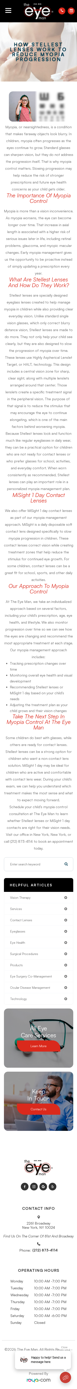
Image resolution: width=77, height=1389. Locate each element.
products (16, 965)
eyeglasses (17, 931)
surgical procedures (24, 954)
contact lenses (21, 920)
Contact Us (38, 1109)
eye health (17, 943)
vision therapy (20, 898)
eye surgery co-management (31, 976)
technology (18, 999)
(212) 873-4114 (45, 1250)
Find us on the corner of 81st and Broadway (38, 1236)
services (16, 909)
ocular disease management (30, 988)
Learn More (38, 1046)
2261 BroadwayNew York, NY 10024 (38, 1225)
